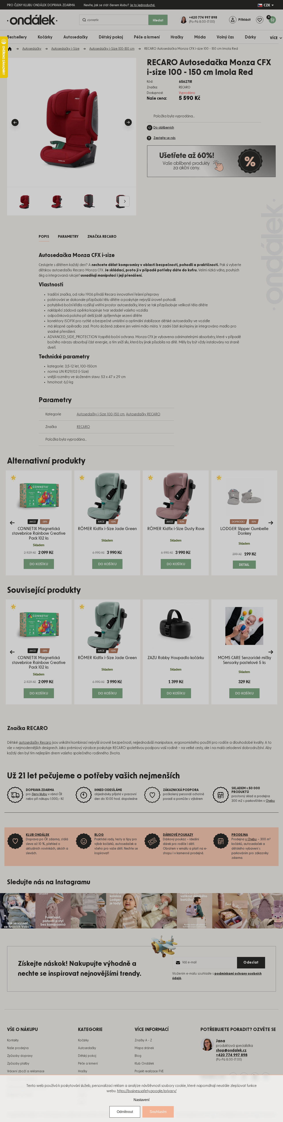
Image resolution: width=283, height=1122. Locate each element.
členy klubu (39, 794)
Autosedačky (87, 1048)
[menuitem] (19, 37)
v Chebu (251, 839)
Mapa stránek (144, 1048)
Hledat (158, 20)
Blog (138, 1055)
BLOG (99, 835)
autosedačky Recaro (35, 742)
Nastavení (141, 1100)
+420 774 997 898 (231, 1055)
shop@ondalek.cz (231, 1050)
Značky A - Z (143, 1040)
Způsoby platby (18, 1063)
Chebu (270, 801)
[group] (38, 522)
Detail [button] (244, 565)
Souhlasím (158, 1112)
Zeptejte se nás (164, 138)
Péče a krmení (88, 1063)
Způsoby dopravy (20, 1055)
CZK (267, 5)
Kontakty (13, 1040)
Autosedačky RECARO (143, 414)
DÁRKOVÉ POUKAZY (178, 835)
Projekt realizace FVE (149, 1071)
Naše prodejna (18, 1048)
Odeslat (251, 962)
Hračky (82, 1071)
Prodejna (239, 835)
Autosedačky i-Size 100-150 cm (100, 414)
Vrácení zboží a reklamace (25, 1071)
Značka (102, 236)
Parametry (68, 236)
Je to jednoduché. (142, 5)
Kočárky (83, 1040)
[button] (38, 559)
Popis (44, 236)
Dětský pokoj (87, 1055)
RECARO (83, 427)
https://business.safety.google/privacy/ (147, 1091)
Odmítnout (125, 1112)
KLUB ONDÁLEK (37, 835)
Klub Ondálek (144, 1063)
